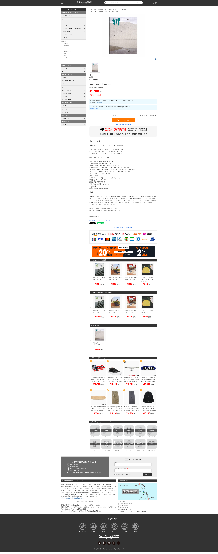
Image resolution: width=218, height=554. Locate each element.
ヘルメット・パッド (129, 450)
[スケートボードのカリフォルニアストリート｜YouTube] (99, 544)
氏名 (115, 462)
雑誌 (65, 53)
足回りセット (118, 450)
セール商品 (66, 45)
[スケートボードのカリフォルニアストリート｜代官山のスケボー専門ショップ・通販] (84, 4)
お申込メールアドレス (121, 468)
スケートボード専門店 (96, 9)
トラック (118, 436)
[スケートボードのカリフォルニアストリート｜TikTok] (118, 544)
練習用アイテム (140, 450)
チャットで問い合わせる (123, 124)
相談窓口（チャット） (126, 507)
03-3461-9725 (124, 505)
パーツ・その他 (106, 450)
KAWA (117, 12)
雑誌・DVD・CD (151, 450)
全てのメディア (67, 51)
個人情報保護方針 (120, 474)
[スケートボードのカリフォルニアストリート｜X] (109, 544)
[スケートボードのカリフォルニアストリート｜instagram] (104, 544)
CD (64, 60)
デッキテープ (152, 436)
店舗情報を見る (94, 108)
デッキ (106, 436)
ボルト (95, 450)
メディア (119, 9)
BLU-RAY (66, 58)
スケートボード (109, 9)
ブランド (107, 12)
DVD (65, 55)
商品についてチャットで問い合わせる (99, 220)
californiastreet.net (107, 549)
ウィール (129, 436)
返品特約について (94, 217)
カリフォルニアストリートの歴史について (72, 498)
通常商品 (66, 43)
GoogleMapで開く (124, 485)
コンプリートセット (95, 436)
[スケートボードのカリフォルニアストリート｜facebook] (113, 544)
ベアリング (140, 436)
